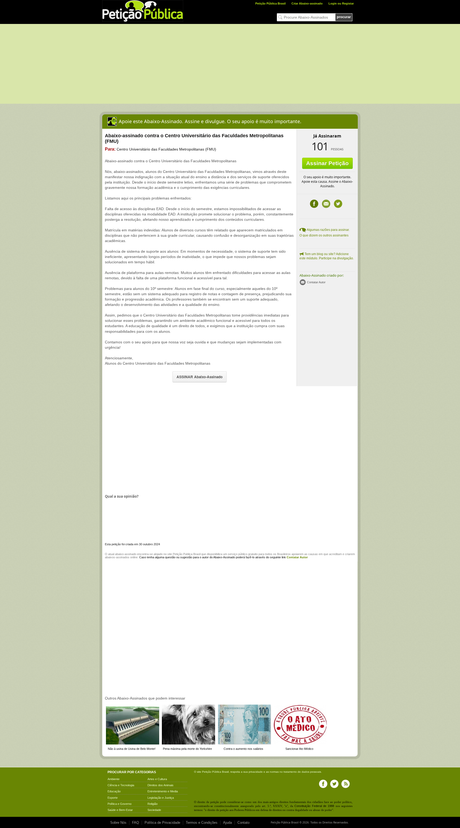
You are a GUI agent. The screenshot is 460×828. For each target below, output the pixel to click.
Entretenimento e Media (162, 791)
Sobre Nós (118, 823)
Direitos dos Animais (160, 785)
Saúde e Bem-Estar (120, 810)
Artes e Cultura (157, 779)
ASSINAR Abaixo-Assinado (199, 376)
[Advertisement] (230, 64)
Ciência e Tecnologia (121, 785)
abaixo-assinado (125, 554)
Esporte (113, 797)
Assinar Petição (327, 163)
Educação (114, 791)
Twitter (338, 203)
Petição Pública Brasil (270, 3)
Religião (152, 803)
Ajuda (227, 823)
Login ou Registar (341, 3)
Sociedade (154, 810)
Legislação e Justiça (160, 797)
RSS (345, 784)
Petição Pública (211, 771)
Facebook (314, 203)
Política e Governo (120, 803)
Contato (243, 823)
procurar (344, 17)
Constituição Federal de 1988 (314, 806)
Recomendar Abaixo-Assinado (326, 203)
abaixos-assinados (117, 557)
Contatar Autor (316, 282)
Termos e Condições (201, 823)
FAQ (135, 823)
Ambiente (114, 779)
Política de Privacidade (162, 823)
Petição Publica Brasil (186, 554)
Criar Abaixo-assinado (307, 3)
